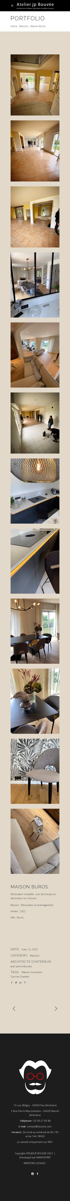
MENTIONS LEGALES (35, 1163)
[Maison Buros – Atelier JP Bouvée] (35, 85)
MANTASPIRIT (43, 1157)
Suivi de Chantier (20, 976)
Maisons (23, 26)
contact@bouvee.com (39, 1126)
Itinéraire (51, 1105)
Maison (26, 972)
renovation (36, 972)
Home (14, 26)
